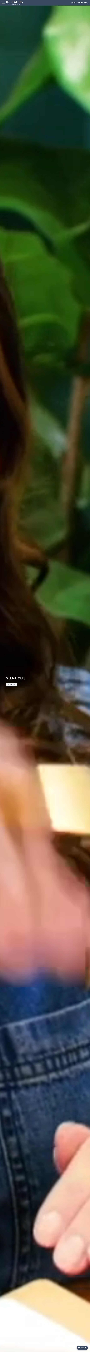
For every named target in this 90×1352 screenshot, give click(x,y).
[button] (4, 3)
